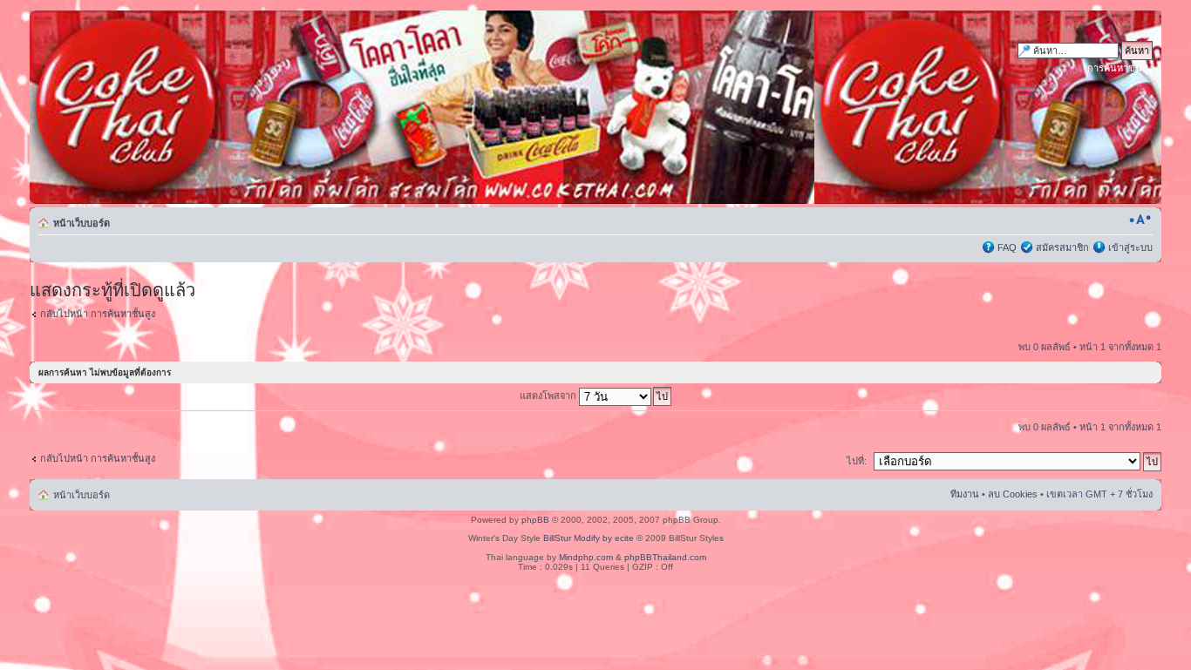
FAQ (1007, 247)
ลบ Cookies (1013, 494)
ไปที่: (857, 461)
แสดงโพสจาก (549, 395)
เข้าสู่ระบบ (1130, 247)
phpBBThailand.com (665, 557)
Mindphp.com (586, 557)
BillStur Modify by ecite (588, 538)
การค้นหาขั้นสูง (1120, 68)
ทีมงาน (964, 494)
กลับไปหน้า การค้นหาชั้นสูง (97, 313)
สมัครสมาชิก (1062, 247)
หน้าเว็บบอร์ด (81, 223)
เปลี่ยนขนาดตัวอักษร (1140, 219)
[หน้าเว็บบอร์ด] (196, 107)
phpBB (535, 519)
